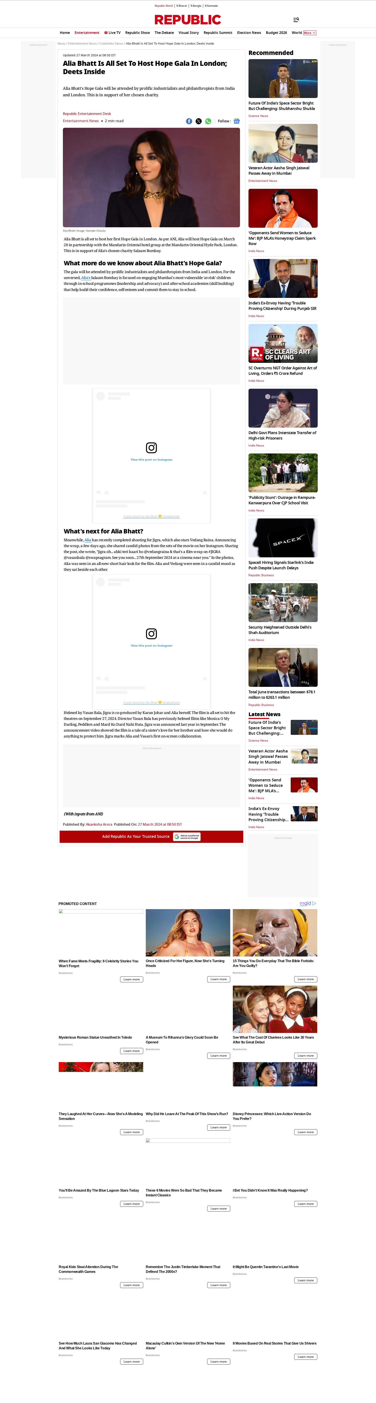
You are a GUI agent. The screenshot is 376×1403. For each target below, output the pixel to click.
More (307, 33)
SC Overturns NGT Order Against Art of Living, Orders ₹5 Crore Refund (282, 370)
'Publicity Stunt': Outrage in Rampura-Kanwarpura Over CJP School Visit (282, 500)
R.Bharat (181, 6)
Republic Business (261, 575)
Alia (88, 539)
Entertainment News (81, 121)
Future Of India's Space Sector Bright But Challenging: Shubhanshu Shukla (281, 105)
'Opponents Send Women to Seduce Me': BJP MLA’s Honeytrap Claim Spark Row (282, 238)
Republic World (164, 6)
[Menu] (294, 19)
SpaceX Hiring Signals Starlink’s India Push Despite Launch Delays (281, 565)
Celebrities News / (112, 43)
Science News (258, 116)
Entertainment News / (83, 43)
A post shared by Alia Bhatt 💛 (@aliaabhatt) (151, 516)
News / (62, 43)
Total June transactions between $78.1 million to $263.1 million (281, 694)
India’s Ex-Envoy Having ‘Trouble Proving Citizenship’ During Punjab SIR (282, 305)
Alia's (86, 277)
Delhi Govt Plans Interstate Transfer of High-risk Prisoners (282, 435)
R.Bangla (196, 6)
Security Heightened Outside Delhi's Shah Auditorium (279, 630)
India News (256, 251)
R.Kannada (211, 6)
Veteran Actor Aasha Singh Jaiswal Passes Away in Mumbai (278, 170)
